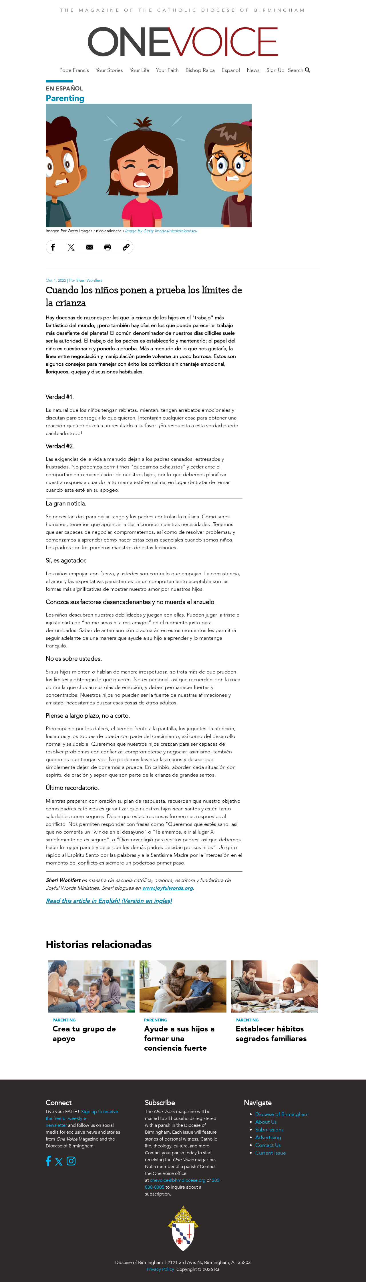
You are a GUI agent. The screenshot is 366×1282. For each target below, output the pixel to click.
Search (296, 70)
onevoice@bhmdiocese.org (178, 1180)
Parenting (65, 98)
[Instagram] (72, 1161)
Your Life (139, 70)
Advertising (268, 1137)
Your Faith (167, 70)
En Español (64, 88)
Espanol (231, 70)
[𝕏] (60, 1161)
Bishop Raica (200, 70)
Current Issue (270, 1153)
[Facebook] (50, 1161)
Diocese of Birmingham (282, 1114)
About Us (266, 1122)
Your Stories (109, 70)
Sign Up (275, 70)
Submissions (269, 1129)
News (253, 70)
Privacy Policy (160, 1269)
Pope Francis (74, 70)
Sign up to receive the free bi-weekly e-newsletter (82, 1118)
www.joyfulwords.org (167, 888)
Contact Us (268, 1145)
